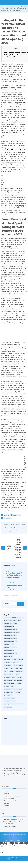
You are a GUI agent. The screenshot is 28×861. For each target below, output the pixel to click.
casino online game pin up (10, 638)
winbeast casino (8, 695)
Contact (6, 805)
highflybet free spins (18, 665)
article (19, 620)
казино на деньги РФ (19, 704)
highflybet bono (7, 662)
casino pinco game (8, 644)
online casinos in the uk (9, 677)
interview (6, 668)
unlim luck (13, 686)
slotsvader (19, 677)
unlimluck (6, 686)
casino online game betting (10, 629)
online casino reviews (14, 674)
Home (5, 791)
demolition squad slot (14, 150)
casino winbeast (8, 656)
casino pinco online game (10, 647)
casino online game (9, 626)
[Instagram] (3, 780)
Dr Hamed (6, 515)
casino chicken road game (10, 623)
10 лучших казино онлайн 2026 (10, 620)
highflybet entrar (8, 665)
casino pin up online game (10, 653)
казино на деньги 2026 (8, 704)
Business (6, 803)
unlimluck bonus (8, 689)
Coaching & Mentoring (10, 801)
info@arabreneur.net (10, 826)
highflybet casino (17, 662)
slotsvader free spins (9, 683)
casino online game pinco (10, 635)
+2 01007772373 (8, 824)
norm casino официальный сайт (15, 671)
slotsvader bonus (8, 680)
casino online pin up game (10, 641)
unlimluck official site (9, 692)
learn (11, 668)
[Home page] (1, 7)
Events (6, 808)
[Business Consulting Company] (4, 2)
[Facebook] (2, 780)
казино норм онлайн (8, 707)
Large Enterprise (9, 798)
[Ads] (14, 733)
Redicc (16, 835)
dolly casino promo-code (10, 659)
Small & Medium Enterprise (12, 796)
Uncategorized (7, 518)
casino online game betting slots (11, 632)
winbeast (18, 692)
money (6, 671)
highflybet (20, 659)
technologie (18, 683)
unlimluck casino (18, 689)
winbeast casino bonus (9, 698)
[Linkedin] (5, 780)
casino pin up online (9, 650)
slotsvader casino (18, 680)
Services (6, 794)
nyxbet (5, 674)
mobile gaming (18, 668)
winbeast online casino (9, 701)
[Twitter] (4, 780)
